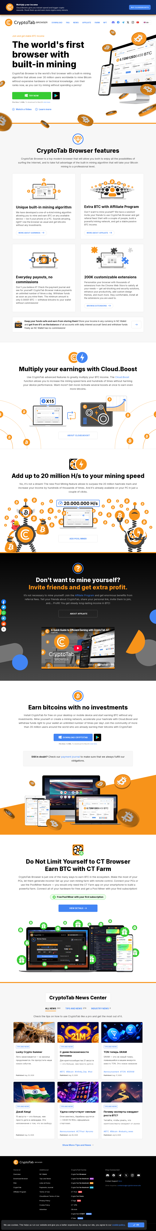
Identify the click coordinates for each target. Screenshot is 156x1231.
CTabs (74, 1218)
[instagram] (133, 22)
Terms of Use (44, 1192)
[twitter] (128, 22)
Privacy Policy (44, 1201)
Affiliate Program (84, 595)
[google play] (56, 95)
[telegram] (123, 22)
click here (46, 102)
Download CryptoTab (75, 737)
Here (120, 1181)
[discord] (113, 22)
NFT (105, 23)
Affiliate (86, 23)
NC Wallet (43, 1174)
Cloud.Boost (122, 377)
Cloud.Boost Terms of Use (49, 1196)
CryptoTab (17, 1187)
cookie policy (118, 1225)
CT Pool (74, 1192)
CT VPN (74, 1205)
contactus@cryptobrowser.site (129, 1185)
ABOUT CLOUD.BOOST (78, 435)
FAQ (67, 23)
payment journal (70, 756)
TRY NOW (34, 95)
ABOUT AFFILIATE (78, 613)
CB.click (74, 1209)
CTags (73, 1201)
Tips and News (45, 1179)
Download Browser (20, 1179)
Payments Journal (46, 1187)
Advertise (43, 1209)
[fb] (118, 22)
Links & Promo (44, 1183)
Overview (17, 1174)
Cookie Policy (44, 1205)
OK (137, 1225)
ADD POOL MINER (78, 538)
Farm (97, 23)
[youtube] (137, 22)
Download (57, 23)
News (76, 23)
